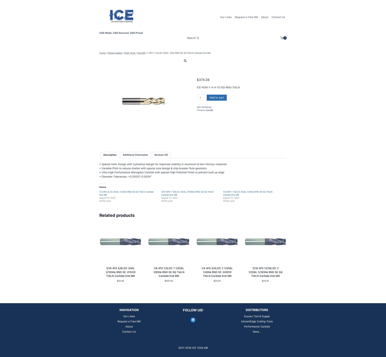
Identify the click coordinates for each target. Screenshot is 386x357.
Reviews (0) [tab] (161, 154)
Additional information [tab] (135, 154)
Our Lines (226, 17)
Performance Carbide (257, 326)
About (264, 17)
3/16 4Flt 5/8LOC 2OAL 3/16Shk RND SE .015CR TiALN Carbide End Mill (120, 272)
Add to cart (216, 97)
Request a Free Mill (246, 17)
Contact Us (278, 17)
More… (257, 331)
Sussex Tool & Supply (257, 316)
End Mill (209, 110)
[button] (185, 61)
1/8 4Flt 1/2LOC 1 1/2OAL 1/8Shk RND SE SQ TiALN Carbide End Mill (168, 272)
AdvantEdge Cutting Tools (257, 321)
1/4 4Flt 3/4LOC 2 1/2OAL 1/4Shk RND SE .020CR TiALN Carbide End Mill (217, 272)
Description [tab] (110, 154)
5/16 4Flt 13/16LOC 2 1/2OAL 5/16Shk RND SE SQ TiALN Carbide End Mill (265, 272)
